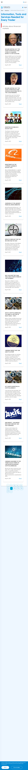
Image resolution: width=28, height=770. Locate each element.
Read (20, 64)
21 (8, 491)
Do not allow (17, 767)
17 (11, 488)
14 (17, 485)
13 (14, 485)
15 (21, 485)
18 (14, 488)
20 (21, 488)
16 (8, 488)
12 (10, 485)
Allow (5, 767)
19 (18, 488)
